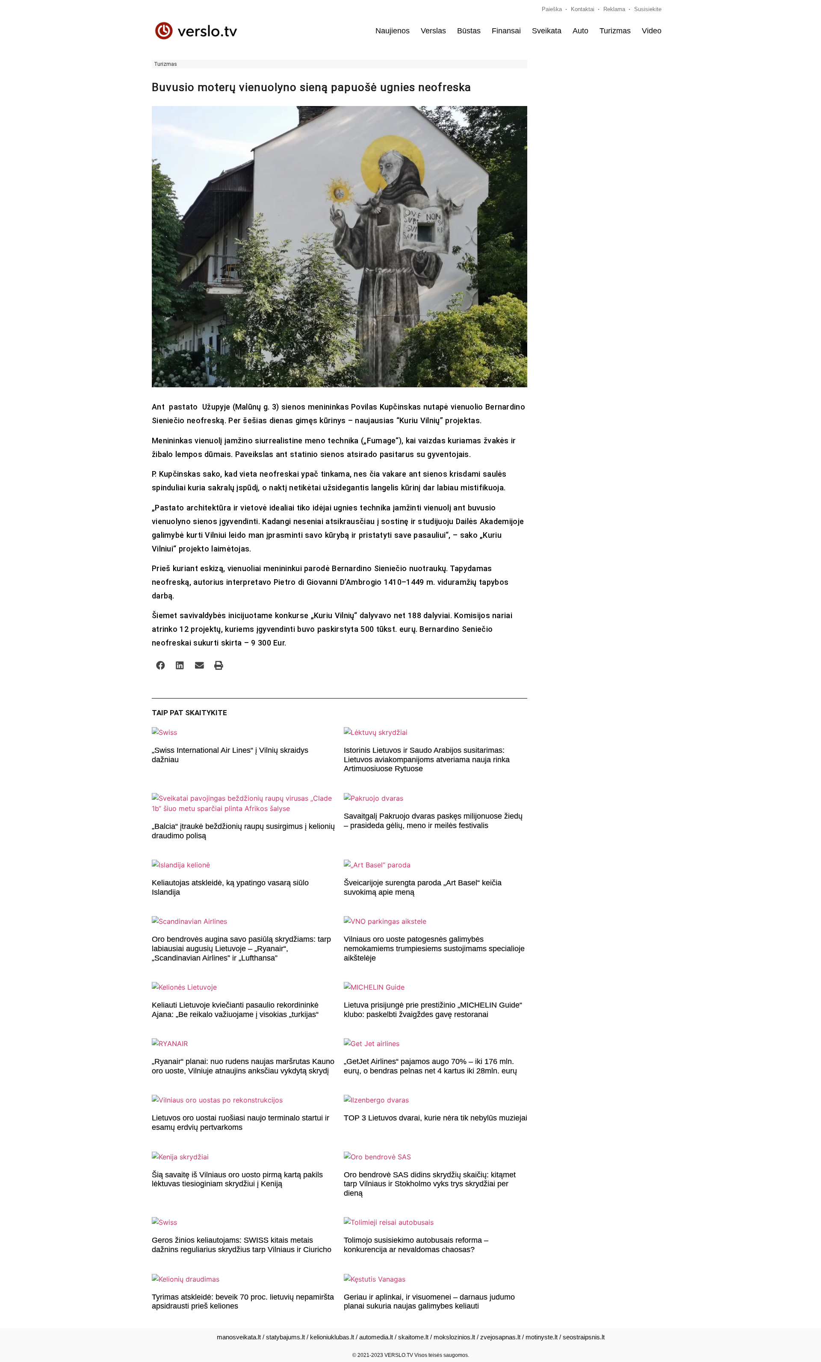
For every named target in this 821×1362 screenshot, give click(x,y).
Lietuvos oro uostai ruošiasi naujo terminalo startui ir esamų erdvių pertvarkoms (240, 1123)
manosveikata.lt (239, 1337)
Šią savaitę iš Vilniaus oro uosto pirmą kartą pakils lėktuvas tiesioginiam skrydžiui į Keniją (237, 1179)
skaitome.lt (413, 1337)
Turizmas (615, 31)
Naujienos (392, 31)
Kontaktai (582, 9)
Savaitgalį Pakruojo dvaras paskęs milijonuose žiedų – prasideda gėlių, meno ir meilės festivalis (433, 821)
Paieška (552, 9)
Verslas (433, 31)
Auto (580, 31)
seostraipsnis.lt (584, 1337)
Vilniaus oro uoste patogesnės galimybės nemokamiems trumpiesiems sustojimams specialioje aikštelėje (434, 948)
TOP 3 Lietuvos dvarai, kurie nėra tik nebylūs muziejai (435, 1118)
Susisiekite (648, 9)
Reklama (614, 9)
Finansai (506, 31)
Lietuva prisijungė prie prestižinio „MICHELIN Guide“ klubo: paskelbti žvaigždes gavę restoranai (433, 1010)
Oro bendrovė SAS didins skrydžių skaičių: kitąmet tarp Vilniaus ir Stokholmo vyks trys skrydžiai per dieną (430, 1183)
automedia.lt (376, 1337)
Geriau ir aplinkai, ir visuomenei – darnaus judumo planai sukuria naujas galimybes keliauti (429, 1302)
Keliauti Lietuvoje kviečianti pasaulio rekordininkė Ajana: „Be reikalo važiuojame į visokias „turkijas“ (235, 1010)
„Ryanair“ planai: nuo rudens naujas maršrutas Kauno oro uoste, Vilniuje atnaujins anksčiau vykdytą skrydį (243, 1066)
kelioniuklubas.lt (332, 1337)
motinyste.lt (542, 1337)
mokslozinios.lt (454, 1337)
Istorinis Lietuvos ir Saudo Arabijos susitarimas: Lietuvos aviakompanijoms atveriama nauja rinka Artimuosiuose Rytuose (427, 759)
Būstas (469, 31)
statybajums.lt (285, 1337)
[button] (160, 665)
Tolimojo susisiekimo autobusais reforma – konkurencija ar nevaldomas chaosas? (416, 1245)
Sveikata (546, 31)
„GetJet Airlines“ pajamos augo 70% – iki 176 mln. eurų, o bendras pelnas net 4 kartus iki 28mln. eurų (430, 1066)
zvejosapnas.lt (500, 1337)
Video (652, 31)
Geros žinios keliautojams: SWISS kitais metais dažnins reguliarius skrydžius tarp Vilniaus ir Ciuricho (241, 1245)
